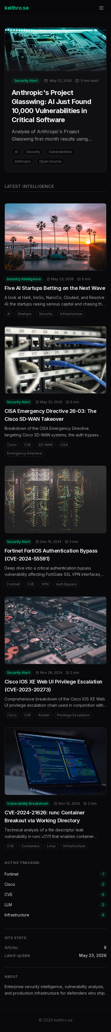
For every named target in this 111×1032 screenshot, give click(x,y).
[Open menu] (101, 8)
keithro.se (17, 8)
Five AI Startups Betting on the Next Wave (55, 288)
